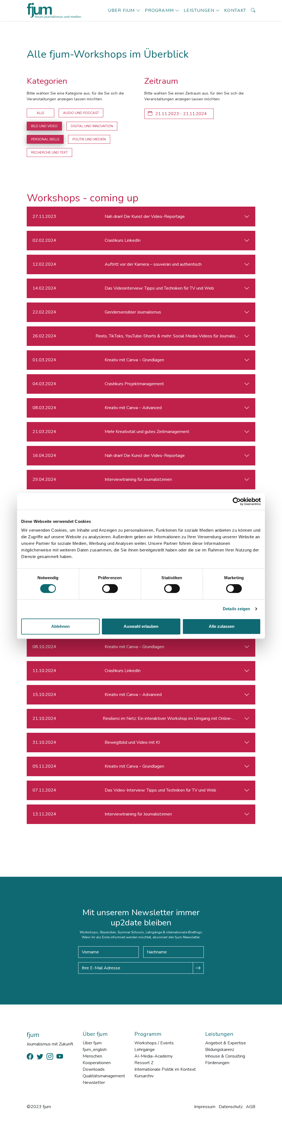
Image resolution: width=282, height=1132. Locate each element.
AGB (250, 1107)
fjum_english (95, 1050)
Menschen (92, 1056)
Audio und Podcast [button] (81, 113)
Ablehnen (60, 626)
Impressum (204, 1107)
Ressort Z (143, 1063)
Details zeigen (236, 608)
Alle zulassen (221, 626)
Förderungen (217, 1063)
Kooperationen (97, 1063)
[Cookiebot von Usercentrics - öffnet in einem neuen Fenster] (237, 501)
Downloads (94, 1069)
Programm (159, 10)
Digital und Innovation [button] (92, 126)
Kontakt (235, 10)
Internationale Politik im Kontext (165, 1069)
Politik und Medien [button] (89, 139)
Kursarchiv (144, 1076)
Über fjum (121, 10)
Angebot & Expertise (225, 1043)
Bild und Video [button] (44, 126)
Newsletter (94, 1083)
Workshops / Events (154, 1043)
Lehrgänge (144, 1050)
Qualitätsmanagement (104, 1076)
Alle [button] (40, 113)
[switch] (110, 588)
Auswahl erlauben (141, 626)
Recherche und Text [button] (49, 152)
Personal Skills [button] (45, 139)
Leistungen (199, 10)
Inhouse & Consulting (225, 1056)
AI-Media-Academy (153, 1056)
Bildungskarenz (219, 1050)
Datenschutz (231, 1107)
